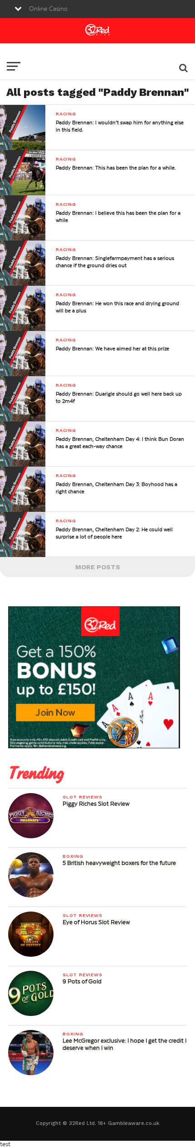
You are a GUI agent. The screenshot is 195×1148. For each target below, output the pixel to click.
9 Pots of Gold (82, 981)
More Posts (97, 567)
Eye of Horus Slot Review (96, 922)
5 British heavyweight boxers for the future (119, 863)
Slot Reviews (82, 797)
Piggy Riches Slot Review (96, 804)
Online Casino (48, 9)
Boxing (73, 856)
